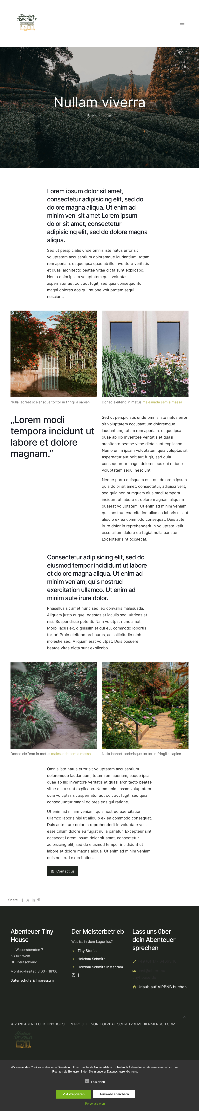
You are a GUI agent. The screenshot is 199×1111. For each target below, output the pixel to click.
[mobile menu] (182, 23)
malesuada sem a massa (162, 402)
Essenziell (98, 1082)
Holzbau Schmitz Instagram (100, 967)
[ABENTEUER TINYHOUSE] (26, 23)
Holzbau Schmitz (91, 959)
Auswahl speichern (114, 1094)
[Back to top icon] (184, 1017)
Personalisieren (95, 1103)
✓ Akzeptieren (74, 1094)
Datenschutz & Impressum (32, 980)
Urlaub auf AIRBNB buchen (162, 987)
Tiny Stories (87, 951)
